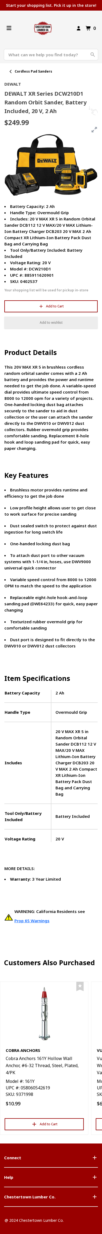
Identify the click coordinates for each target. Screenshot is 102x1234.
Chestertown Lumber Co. (29, 1196)
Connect (12, 1157)
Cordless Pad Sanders (33, 71)
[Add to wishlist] (80, 986)
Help (8, 1177)
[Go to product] (44, 1013)
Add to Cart (55, 306)
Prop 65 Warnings (32, 920)
